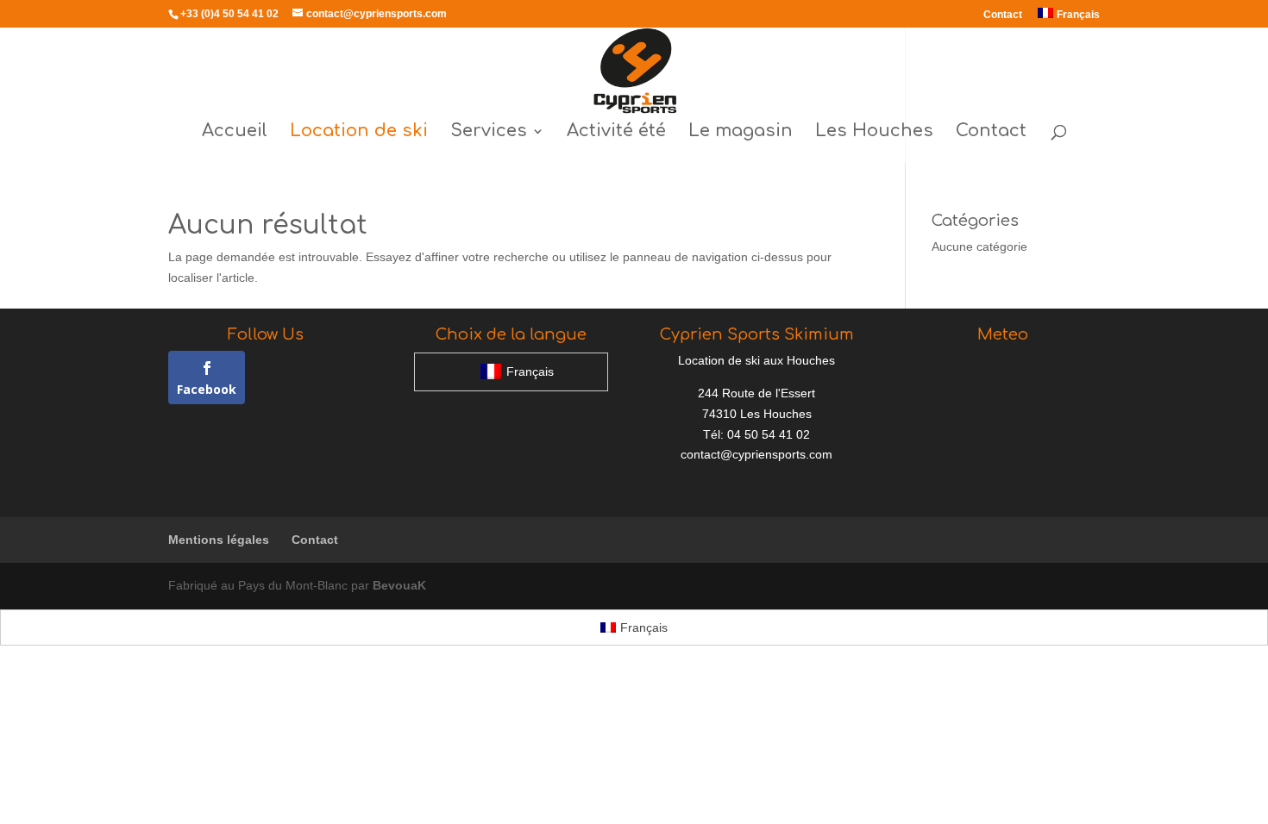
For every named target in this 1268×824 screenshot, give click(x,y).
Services (488, 132)
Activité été (616, 132)
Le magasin (740, 132)
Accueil (234, 132)
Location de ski (359, 132)
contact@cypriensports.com (756, 454)
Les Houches (874, 132)
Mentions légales (218, 539)
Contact (1002, 15)
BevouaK (399, 585)
